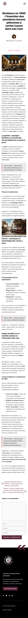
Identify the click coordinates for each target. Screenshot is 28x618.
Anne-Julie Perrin (17, 40)
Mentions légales (7, 610)
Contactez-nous (10, 588)
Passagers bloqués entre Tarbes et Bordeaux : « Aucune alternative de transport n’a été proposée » (13, 483)
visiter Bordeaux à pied (8, 312)
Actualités (17, 50)
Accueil (10, 50)
